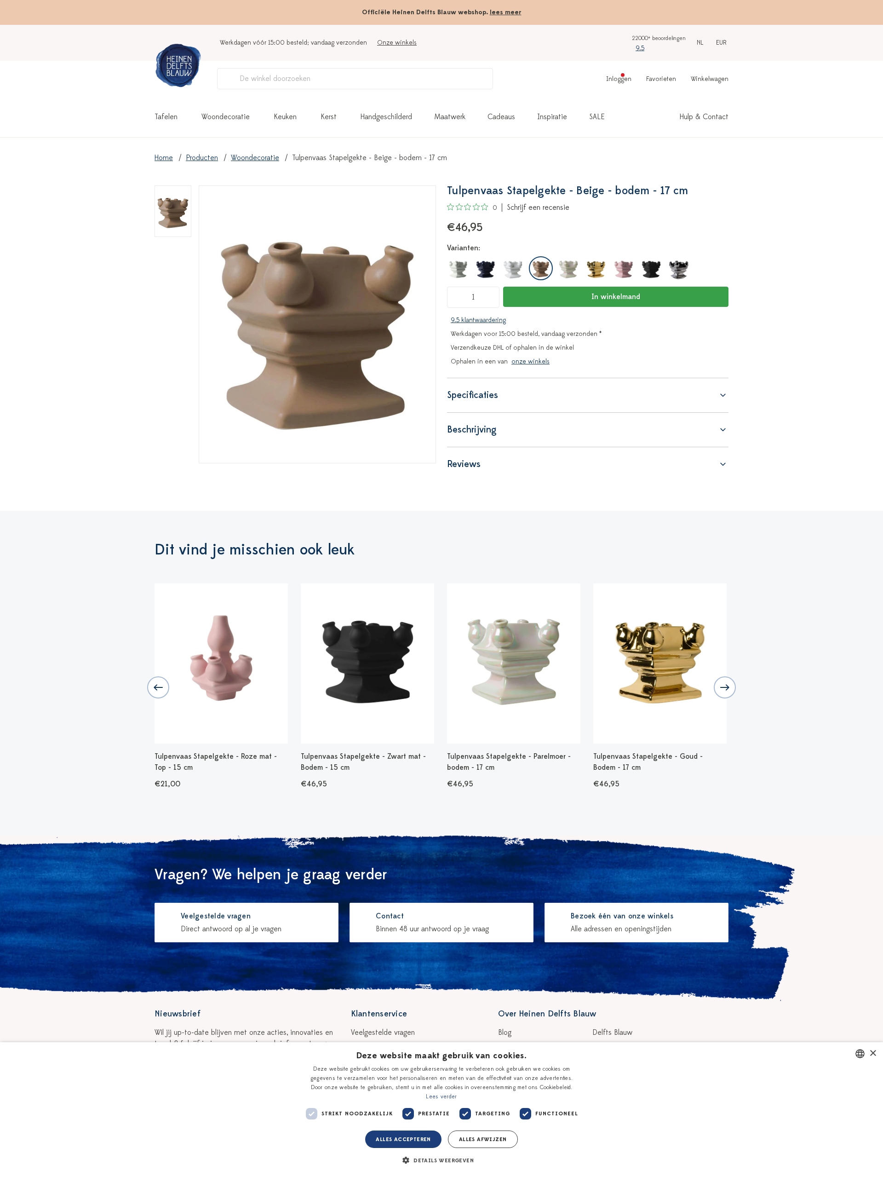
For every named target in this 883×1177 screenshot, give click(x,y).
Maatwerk (449, 116)
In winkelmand (615, 296)
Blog (504, 1032)
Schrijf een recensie (538, 207)
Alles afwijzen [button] (483, 1139)
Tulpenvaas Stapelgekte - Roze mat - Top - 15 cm (216, 762)
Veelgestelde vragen (383, 1032)
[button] (441, 1160)
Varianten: (463, 248)
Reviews (464, 464)
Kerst (329, 116)
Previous (158, 687)
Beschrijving (472, 429)
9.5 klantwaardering (478, 320)
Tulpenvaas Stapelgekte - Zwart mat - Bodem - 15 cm (363, 762)
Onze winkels (397, 42)
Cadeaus (501, 116)
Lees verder (441, 1096)
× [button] (872, 1053)
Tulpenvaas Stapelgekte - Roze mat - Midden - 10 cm (801, 762)
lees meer (506, 12)
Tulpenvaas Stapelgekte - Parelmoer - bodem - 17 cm (509, 762)
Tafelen (166, 116)
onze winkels (530, 361)
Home (164, 157)
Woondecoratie (225, 116)
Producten (202, 157)
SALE (597, 116)
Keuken (285, 116)
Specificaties (472, 395)
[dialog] (441, 1109)
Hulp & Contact (704, 116)
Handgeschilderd (386, 116)
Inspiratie (552, 116)
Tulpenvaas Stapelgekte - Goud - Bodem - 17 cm (648, 762)
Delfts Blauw (612, 1032)
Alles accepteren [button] (403, 1139)
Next (725, 687)
